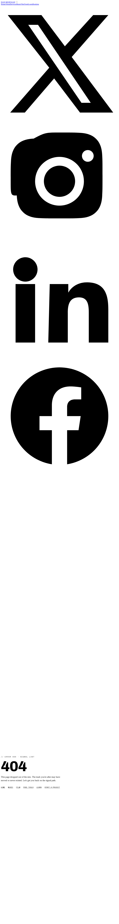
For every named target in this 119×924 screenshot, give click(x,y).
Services (13, 4)
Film (22, 4)
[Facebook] (59, 474)
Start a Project (52, 787)
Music (18, 4)
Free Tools (28, 787)
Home (3, 4)
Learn (30, 4)
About (7, 4)
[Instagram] (59, 239)
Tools (26, 4)
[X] (59, 122)
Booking (36, 4)
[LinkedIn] (59, 357)
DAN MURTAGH (8, 2)
